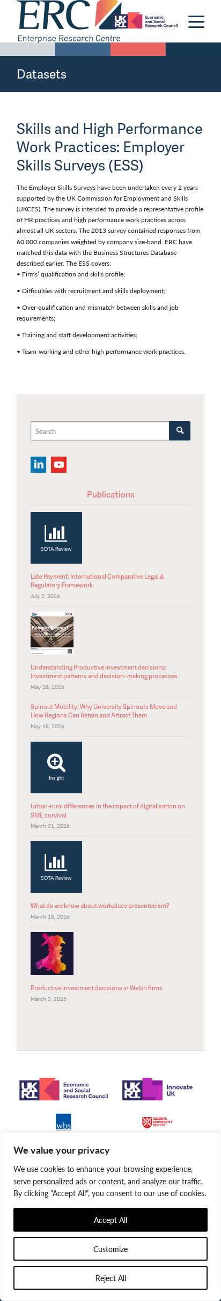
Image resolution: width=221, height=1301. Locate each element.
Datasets (42, 73)
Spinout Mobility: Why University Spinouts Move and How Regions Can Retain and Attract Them (104, 711)
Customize (110, 1248)
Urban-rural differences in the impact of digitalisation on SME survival (108, 810)
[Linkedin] (38, 465)
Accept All (110, 1219)
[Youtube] (59, 465)
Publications (111, 494)
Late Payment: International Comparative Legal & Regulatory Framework (97, 580)
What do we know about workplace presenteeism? (100, 905)
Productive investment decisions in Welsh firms (97, 987)
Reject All (110, 1277)
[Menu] (191, 21)
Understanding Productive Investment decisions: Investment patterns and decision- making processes (104, 671)
